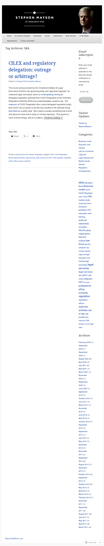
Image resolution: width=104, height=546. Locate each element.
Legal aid (82, 154)
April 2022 (83, 362)
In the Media (84, 36)
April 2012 (83, 490)
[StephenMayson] (52, 19)
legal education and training (84, 257)
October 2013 (84, 474)
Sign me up (86, 100)
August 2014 (84, 464)
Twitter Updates (84, 114)
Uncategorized (84, 171)
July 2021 (82, 365)
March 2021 (83, 372)
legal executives (19, 158)
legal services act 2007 (44, 158)
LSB (54, 158)
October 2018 (84, 398)
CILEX (51, 154)
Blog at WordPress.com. (14, 539)
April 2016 (83, 418)
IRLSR (11, 158)
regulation (59, 158)
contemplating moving (50, 94)
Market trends (84, 161)
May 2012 (83, 487)
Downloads (37, 36)
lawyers (87, 251)
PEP (81, 282)
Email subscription (86, 55)
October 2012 (84, 484)
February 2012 (85, 497)
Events (47, 36)
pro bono (86, 282)
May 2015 (83, 441)
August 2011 (84, 514)
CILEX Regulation (61, 154)
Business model (85, 141)
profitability (83, 292)
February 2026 (85, 342)
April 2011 (83, 524)
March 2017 (83, 405)
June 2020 (83, 388)
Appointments (12, 41)
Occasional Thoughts (22, 36)
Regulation (39, 154)
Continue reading (53, 118)
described (13, 111)
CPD (89, 210)
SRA (15, 161)
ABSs (81, 182)
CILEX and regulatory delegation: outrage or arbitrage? (32, 69)
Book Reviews (71, 36)
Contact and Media (27, 41)
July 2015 (82, 438)
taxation (81, 324)
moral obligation (86, 278)
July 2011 (82, 517)
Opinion (31, 154)
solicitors (82, 320)
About (9, 36)
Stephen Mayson (35, 81)
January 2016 (84, 421)
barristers (88, 182)
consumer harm (85, 203)
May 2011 (83, 520)
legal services (30, 158)
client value (83, 196)
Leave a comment (24, 161)
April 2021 (83, 368)
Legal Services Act (21, 154)
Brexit (81, 186)
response (13, 104)
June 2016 (83, 415)
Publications (57, 36)
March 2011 (83, 527)
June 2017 (83, 401)
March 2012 (83, 494)
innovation (83, 227)
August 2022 (84, 358)
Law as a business (86, 151)
